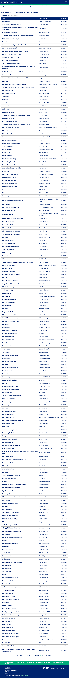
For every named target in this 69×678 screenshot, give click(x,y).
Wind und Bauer (7, 349)
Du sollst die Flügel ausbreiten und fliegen (14, 484)
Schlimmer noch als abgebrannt (11, 587)
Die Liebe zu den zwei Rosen (10, 315)
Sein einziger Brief (7, 225)
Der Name (5, 506)
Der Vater (5, 408)
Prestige (4, 481)
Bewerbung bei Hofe (8, 433)
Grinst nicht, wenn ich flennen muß (12, 420)
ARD (23, 662)
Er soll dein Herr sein (8, 448)
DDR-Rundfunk (21, 6)
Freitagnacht (6, 152)
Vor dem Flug (6, 377)
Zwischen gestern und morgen (11, 615)
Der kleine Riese (6, 568)
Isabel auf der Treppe (8, 118)
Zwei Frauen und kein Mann (10, 174)
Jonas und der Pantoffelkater (10, 512)
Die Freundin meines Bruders (10, 578)
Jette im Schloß (6, 571)
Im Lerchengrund (7, 640)
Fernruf (4, 343)
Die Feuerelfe (6, 296)
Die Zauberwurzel (7, 90)
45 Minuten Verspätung (9, 299)
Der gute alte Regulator (9, 609)
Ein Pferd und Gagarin (8, 630)
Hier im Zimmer (6, 293)
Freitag (4, 574)
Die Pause (5, 309)
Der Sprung (5, 436)
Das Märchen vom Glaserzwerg (11, 274)
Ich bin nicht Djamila (8, 253)
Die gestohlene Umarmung (10, 368)
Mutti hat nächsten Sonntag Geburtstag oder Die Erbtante (19, 72)
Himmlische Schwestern (9, 596)
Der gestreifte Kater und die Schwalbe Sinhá (15, 78)
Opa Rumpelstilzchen (8, 491)
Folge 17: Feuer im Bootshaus (10, 515)
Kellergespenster (7, 346)
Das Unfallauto (6, 305)
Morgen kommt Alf (7, 627)
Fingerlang (5, 405)
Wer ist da (5, 522)
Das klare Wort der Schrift (9, 48)
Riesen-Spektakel (7, 494)
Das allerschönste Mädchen (10, 60)
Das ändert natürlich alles (9, 121)
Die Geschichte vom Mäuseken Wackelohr (14, 460)
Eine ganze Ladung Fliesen (9, 380)
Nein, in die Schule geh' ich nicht (11, 168)
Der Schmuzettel (7, 556)
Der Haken (5, 364)
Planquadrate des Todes (9, 411)
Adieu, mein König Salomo (10, 430)
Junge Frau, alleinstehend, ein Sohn (12, 284)
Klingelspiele (6, 193)
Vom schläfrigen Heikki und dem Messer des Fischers (17, 262)
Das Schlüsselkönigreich (9, 265)
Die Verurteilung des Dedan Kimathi (12, 200)
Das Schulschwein (7, 550)
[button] (67, 2)
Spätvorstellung (7, 621)
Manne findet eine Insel (9, 190)
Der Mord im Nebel (7, 593)
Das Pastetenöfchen (8, 417)
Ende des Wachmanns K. (9, 478)
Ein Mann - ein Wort (8, 112)
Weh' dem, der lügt (7, 290)
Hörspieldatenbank (5, 6)
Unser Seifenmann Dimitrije (10, 543)
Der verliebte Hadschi (8, 210)
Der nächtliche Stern (8, 340)
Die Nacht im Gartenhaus (9, 228)
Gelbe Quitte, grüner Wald (9, 525)
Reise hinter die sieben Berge (10, 39)
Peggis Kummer (7, 155)
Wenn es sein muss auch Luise (10, 57)
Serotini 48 (5, 427)
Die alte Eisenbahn (7, 371)
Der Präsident (6, 204)
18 (47, 656)
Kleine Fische (6, 327)
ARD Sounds (40, 662)
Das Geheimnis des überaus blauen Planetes (15, 51)
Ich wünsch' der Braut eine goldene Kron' (14, 497)
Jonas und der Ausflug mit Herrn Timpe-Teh (14, 45)
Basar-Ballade (6, 602)
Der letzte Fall (6, 534)
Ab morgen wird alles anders (10, 389)
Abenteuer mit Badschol (9, 271)
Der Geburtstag (6, 565)
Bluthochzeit (6, 358)
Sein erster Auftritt (7, 581)
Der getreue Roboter (8, 42)
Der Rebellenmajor (7, 137)
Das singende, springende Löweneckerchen (14, 612)
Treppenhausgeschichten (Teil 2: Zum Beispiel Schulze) (18, 87)
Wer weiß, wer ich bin (8, 131)
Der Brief (4, 374)
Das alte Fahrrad (7, 509)
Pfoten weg (5, 171)
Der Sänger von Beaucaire (9, 140)
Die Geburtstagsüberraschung (11, 231)
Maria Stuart (6, 21)
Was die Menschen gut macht (10, 287)
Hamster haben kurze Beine (10, 439)
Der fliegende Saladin (8, 93)
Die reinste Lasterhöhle (9, 361)
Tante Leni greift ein (8, 250)
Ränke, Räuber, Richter (8, 134)
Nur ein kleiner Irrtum (8, 302)
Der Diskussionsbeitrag (9, 159)
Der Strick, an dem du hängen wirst (12, 318)
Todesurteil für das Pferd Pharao (11, 395)
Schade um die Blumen (8, 243)
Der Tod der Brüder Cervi (9, 618)
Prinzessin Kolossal (7, 256)
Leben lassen (6, 500)
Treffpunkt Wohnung (8, 590)
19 (49, 656)
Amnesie (4, 103)
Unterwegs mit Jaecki (8, 240)
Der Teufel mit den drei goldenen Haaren (14, 84)
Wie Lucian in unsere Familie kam (11, 24)
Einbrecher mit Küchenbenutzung (12, 537)
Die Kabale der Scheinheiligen (10, 321)
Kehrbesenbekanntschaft (9, 183)
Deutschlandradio (30, 662)
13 (36, 656)
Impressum (8, 667)
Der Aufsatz (5, 237)
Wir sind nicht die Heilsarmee (10, 633)
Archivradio (47, 662)
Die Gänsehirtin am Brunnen (10, 128)
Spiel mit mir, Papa (7, 75)
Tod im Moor (6, 352)
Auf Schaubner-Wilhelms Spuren (11, 531)
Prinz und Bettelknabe (8, 469)
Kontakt (7, 671)
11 (31, 656)
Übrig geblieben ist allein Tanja (11, 528)
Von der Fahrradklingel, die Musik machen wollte (16, 115)
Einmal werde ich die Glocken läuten (12, 219)
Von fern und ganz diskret (9, 402)
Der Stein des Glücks (8, 414)
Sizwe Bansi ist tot (7, 214)
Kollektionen (13, 6)
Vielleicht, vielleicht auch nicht (11, 475)
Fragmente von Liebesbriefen (10, 386)
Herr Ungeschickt (7, 392)
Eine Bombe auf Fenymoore (10, 330)
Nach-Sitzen (5, 81)
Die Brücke (5, 259)
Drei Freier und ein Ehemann (10, 207)
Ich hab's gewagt (7, 606)
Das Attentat (6, 584)
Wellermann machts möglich (10, 637)
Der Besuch (5, 383)
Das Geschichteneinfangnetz (10, 246)
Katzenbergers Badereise (9, 333)
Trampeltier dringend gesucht (11, 234)
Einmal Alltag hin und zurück (10, 162)
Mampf (4, 540)
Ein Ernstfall (5, 100)
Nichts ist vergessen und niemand (12, 562)
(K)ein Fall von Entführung (10, 32)
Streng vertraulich (7, 146)
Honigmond (5, 547)
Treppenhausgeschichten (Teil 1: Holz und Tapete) (16, 124)
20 (51, 656)
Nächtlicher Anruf (7, 268)
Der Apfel (5, 278)
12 (33, 656)
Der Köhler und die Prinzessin (10, 281)
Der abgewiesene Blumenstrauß (11, 445)
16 (42, 656)
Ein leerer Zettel (6, 109)
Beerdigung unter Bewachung (11, 488)
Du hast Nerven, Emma (9, 177)
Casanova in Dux (7, 106)
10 (29, 656)
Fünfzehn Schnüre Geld (9, 180)
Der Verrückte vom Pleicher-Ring (11, 54)
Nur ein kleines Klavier (8, 399)
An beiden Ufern (7, 553)
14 (38, 656)
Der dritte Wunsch (7, 456)
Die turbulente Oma (8, 222)
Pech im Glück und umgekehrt (11, 143)
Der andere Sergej (7, 442)
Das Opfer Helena (7, 149)
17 (44, 656)
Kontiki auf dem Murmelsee (10, 643)
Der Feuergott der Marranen (10, 196)
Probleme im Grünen (8, 423)
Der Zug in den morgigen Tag (10, 599)
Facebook (7, 673)
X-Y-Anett (5, 466)
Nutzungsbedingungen (10, 670)
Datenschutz (8, 668)
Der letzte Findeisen (8, 336)
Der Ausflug (5, 472)
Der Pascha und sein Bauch (10, 165)
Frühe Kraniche (6, 559)
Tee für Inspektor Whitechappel (11, 63)
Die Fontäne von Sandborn (10, 355)
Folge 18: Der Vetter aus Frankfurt (12, 312)
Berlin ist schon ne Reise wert (10, 503)
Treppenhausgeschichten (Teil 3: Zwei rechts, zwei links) (18, 36)
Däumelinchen (6, 624)
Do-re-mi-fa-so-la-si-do (9, 646)
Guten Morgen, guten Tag (9, 519)
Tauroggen (5, 97)
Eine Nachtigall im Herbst (9, 187)
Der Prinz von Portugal (8, 463)
